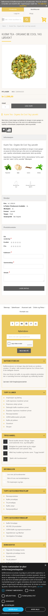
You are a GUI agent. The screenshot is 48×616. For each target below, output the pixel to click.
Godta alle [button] (13, 609)
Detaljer (7, 198)
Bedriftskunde (35, 9)
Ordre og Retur (38, 307)
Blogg (31, 13)
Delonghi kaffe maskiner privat (17, 407)
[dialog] (24, 589)
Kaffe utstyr (10, 506)
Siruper (9, 427)
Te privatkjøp (11, 503)
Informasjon (8, 137)
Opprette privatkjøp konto (15, 553)
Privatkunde (13, 9)
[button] (24, 605)
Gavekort (9, 423)
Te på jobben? (11, 560)
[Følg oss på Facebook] (12, 324)
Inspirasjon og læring (14, 398)
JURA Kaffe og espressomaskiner (18, 529)
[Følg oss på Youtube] (22, 324)
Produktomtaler (10, 227)
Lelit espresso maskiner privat (17, 401)
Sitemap (7, 307)
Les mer (40, 586)
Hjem (4, 26)
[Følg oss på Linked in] (36, 324)
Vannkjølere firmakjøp (14, 536)
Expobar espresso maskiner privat (18, 410)
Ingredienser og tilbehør (15, 533)
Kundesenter (11, 556)
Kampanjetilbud (12, 509)
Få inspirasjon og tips (15, 482)
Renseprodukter (12, 414)
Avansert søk (26, 307)
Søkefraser (16, 307)
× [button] (45, 565)
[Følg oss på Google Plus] (17, 324)
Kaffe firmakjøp (11, 523)
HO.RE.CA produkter (13, 526)
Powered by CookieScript (10, 613)
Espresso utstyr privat (14, 404)
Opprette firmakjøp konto (15, 550)
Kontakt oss (24, 311)
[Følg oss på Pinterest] (31, 324)
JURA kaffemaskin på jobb (16, 417)
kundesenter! (22, 458)
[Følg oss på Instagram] (26, 324)
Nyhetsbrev (23, 331)
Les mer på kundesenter (16, 474)
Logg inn (16, 13)
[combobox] (16, 19)
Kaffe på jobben (12, 420)
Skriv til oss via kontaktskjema (18, 478)
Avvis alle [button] (35, 609)
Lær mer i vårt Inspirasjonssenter (15, 382)
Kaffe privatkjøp (12, 499)
